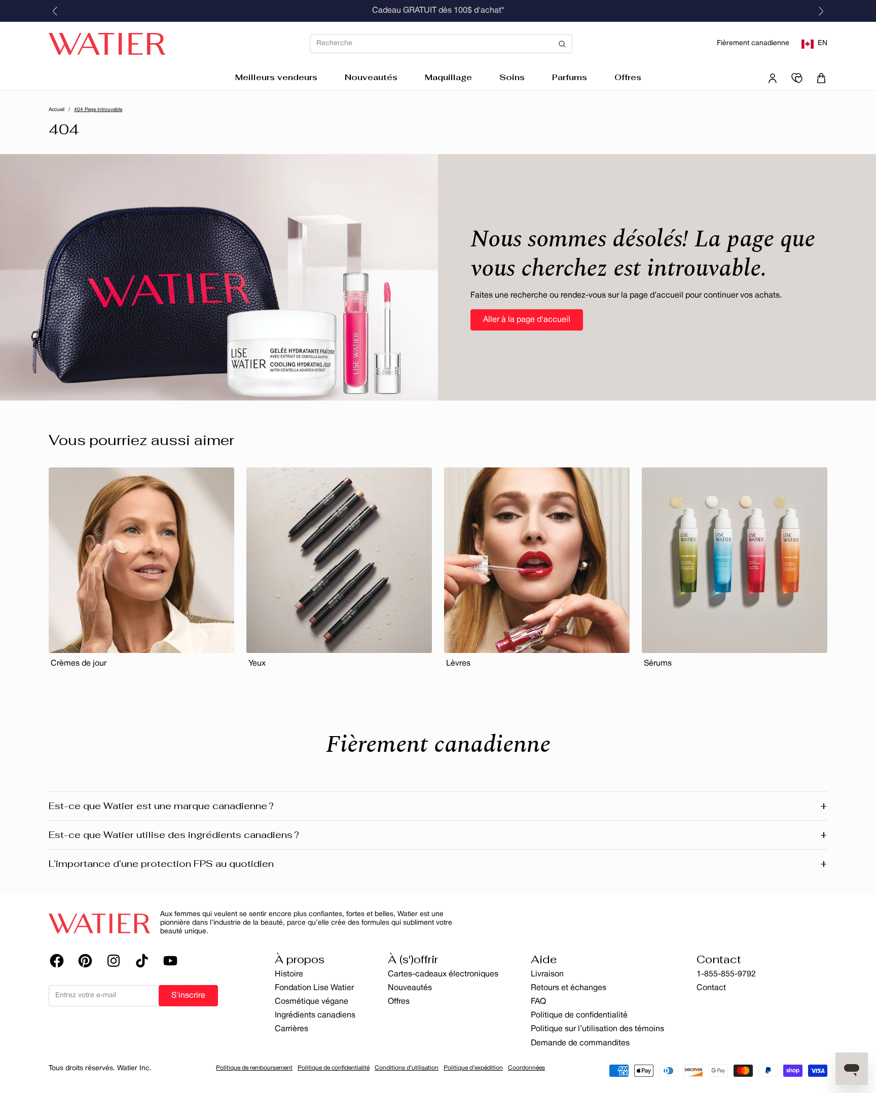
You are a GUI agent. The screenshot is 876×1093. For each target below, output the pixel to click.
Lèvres (458, 663)
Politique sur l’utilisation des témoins (597, 1029)
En (822, 43)
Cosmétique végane (311, 1001)
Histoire (289, 974)
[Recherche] (441, 43)
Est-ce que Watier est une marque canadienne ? (438, 806)
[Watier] (107, 44)
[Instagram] (113, 961)
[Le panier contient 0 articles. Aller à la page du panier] (821, 78)
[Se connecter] (772, 78)
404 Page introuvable (98, 109)
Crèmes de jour (78, 663)
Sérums (658, 663)
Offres (627, 77)
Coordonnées (526, 1068)
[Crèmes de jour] (141, 560)
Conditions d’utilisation (407, 1068)
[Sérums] (734, 560)
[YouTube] (170, 961)
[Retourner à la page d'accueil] (99, 923)
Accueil (56, 109)
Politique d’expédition (473, 1068)
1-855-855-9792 (726, 974)
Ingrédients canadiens (315, 1015)
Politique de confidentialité (579, 1015)
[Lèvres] (537, 560)
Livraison (547, 974)
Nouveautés (371, 77)
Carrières (291, 1029)
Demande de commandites (580, 1043)
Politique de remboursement (254, 1068)
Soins (512, 77)
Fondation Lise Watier (314, 988)
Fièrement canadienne (753, 43)
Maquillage (448, 77)
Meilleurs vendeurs (276, 77)
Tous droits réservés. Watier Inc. (100, 1068)
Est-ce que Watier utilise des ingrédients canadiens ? (438, 835)
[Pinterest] (85, 961)
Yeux (257, 663)
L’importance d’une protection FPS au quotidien (438, 864)
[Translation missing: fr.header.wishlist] (797, 78)
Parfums (569, 77)
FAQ (538, 1001)
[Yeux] (339, 560)
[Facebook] (57, 961)
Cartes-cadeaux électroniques (443, 974)
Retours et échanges (568, 988)
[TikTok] (142, 961)
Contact (711, 988)
